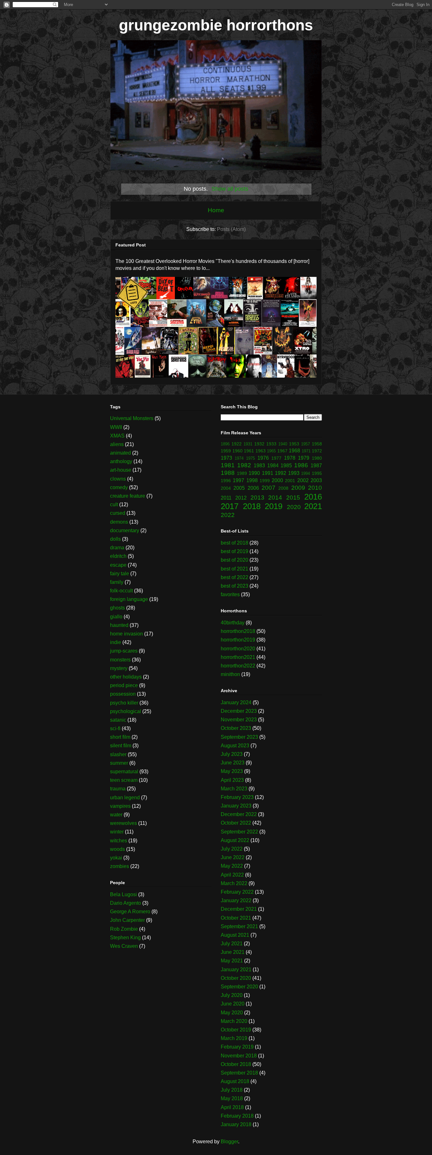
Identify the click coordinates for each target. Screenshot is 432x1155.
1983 (259, 465)
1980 (317, 458)
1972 (317, 450)
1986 (301, 465)
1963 (261, 450)
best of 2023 (234, 586)
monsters (120, 659)
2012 (241, 498)
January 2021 (236, 969)
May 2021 (232, 960)
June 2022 (232, 857)
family (116, 582)
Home (216, 210)
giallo (116, 616)
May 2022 (232, 866)
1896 (225, 444)
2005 (239, 488)
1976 (263, 458)
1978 (289, 458)
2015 (293, 497)
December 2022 (239, 814)
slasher (118, 754)
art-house (120, 470)
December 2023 (239, 711)
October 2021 (236, 918)
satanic (118, 720)
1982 (244, 465)
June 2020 (232, 1003)
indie (115, 642)
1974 (239, 458)
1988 (228, 472)
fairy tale (119, 573)
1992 (280, 473)
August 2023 (235, 745)
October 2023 (236, 728)
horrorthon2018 (238, 631)
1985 (286, 465)
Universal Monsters (131, 418)
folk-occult (121, 590)
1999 (265, 480)
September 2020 (239, 986)
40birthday (232, 622)
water (116, 814)
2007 (268, 487)
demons (119, 522)
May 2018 (232, 1098)
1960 (237, 450)
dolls (115, 539)
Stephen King (125, 937)
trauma (118, 788)
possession (123, 694)
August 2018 (235, 1081)
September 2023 (239, 737)
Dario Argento (125, 903)
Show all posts (230, 189)
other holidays (126, 677)
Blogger (229, 1141)
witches (118, 840)
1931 (248, 444)
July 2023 (232, 754)
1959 (226, 450)
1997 (238, 480)
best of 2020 (234, 560)
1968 (294, 450)
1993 (293, 473)
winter (117, 831)
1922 (236, 443)
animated (120, 453)
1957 (305, 444)
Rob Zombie (124, 929)
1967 (282, 450)
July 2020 (232, 995)
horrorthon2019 (238, 639)
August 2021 (235, 935)
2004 (226, 488)
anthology (121, 461)
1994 (305, 473)
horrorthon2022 (238, 665)
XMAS (117, 435)
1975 (250, 458)
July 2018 (232, 1090)
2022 (228, 515)
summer (119, 763)
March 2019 (234, 1038)
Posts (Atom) (231, 229)
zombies (119, 866)
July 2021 (232, 943)
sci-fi (115, 728)
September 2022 (239, 831)
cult (114, 504)
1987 (316, 465)
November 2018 (239, 1055)
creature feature (127, 496)
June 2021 (232, 952)
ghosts (117, 607)
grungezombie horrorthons (216, 25)
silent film (120, 745)
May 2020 (232, 1012)
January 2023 (236, 805)
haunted (119, 625)
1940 (282, 444)
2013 (257, 497)
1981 (228, 465)
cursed (117, 513)
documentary (124, 530)
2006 (253, 488)
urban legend (125, 797)
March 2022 (234, 883)
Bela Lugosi (123, 894)
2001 (290, 480)
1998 (252, 480)
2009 (298, 487)
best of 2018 (234, 543)
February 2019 (237, 1047)
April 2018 (232, 1107)
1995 (317, 473)
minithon (230, 674)
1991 (267, 473)
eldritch (118, 556)
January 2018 (236, 1124)
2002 (303, 480)
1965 (271, 451)
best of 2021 (234, 568)
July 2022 (232, 849)
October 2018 (236, 1064)
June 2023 (232, 762)
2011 (226, 498)
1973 (226, 458)
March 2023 (234, 788)
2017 (229, 506)
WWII (116, 427)
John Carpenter (127, 920)
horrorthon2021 (238, 657)
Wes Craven (124, 946)
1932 (259, 443)
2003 (316, 480)
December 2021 (239, 909)
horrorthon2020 (238, 648)
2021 (313, 506)
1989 (242, 473)
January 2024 (236, 702)
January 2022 (236, 900)
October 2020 (236, 978)
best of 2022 (234, 577)
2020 (294, 507)
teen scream (124, 780)
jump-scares (124, 651)
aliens (117, 444)
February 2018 (237, 1116)
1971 (306, 451)
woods (117, 849)
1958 (317, 443)
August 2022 (235, 840)
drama (117, 547)
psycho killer (124, 702)
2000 (277, 480)
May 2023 (232, 771)
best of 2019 (234, 551)
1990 (254, 473)
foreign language (129, 599)
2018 (252, 506)
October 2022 (236, 823)
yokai (116, 857)
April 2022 (232, 874)
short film (120, 737)
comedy (119, 487)
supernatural (124, 771)
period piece (124, 685)
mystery (118, 668)
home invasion (126, 633)
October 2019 (236, 1029)
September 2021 (239, 926)
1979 (303, 458)
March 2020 (234, 1021)
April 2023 (232, 780)
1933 (271, 443)
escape (118, 565)
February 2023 (237, 797)
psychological (125, 711)
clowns (118, 479)
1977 (276, 458)
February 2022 (237, 892)
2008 (283, 488)
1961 (249, 450)
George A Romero (130, 911)
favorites (230, 594)
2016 (313, 496)
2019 (273, 506)
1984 (273, 465)
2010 (315, 487)
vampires (120, 806)
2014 (275, 497)
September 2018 (239, 1072)
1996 (226, 480)
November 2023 (239, 719)
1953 (294, 443)
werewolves (123, 823)
